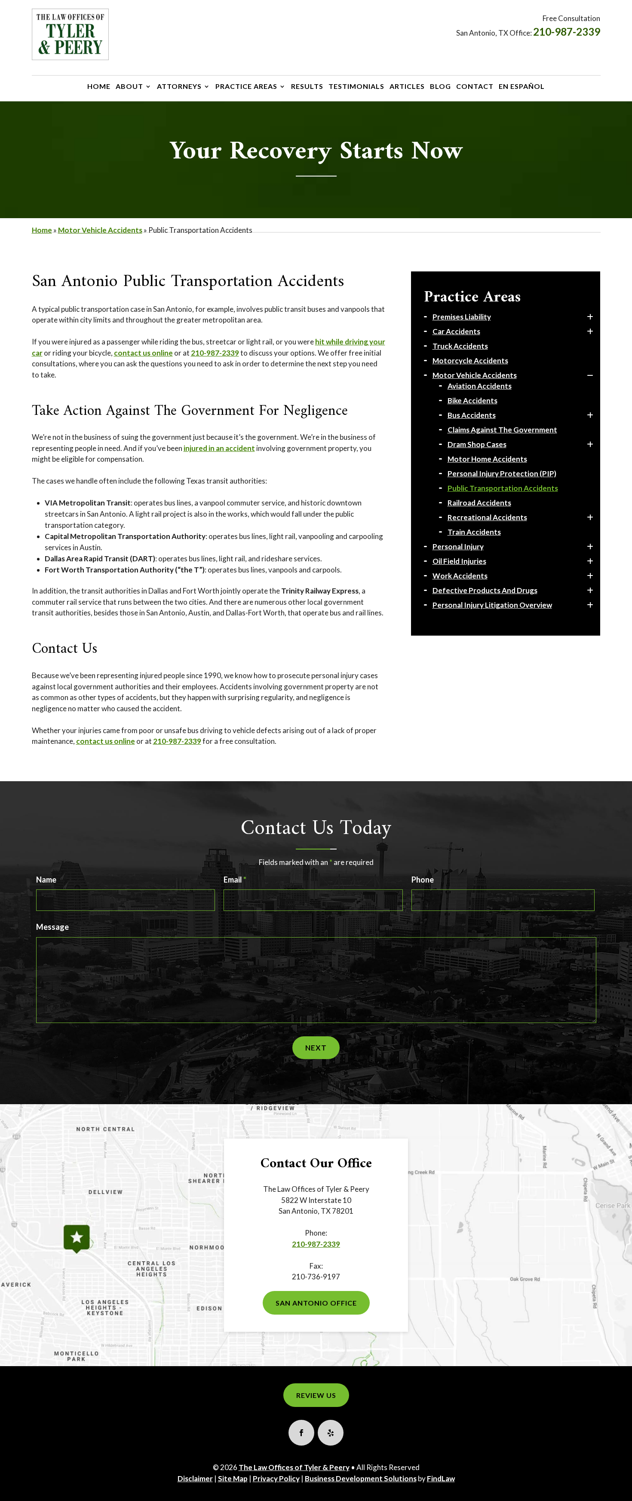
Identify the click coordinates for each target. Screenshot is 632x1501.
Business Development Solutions (361, 1478)
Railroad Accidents (479, 502)
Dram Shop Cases (477, 444)
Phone (422, 879)
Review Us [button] (316, 1395)
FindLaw (441, 1478)
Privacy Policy (276, 1478)
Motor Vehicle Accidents (475, 375)
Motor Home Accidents (487, 458)
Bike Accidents (472, 400)
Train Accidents (474, 531)
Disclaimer (195, 1478)
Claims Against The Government (502, 429)
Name (46, 879)
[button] (621, 1490)
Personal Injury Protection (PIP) (502, 473)
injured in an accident (219, 448)
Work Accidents (460, 575)
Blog (440, 86)
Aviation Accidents (480, 385)
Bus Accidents (472, 415)
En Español (522, 86)
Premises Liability (462, 316)
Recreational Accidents (487, 517)
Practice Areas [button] (246, 86)
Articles (407, 86)
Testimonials (356, 86)
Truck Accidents (460, 345)
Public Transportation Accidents (503, 488)
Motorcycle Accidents (470, 360)
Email (235, 879)
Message (52, 927)
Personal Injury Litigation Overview (492, 604)
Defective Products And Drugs (485, 590)
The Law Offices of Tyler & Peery (294, 1467)
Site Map (233, 1478)
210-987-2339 (566, 31)
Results (307, 86)
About (129, 86)
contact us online (143, 352)
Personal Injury (458, 546)
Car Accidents (456, 331)
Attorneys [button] (179, 86)
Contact (475, 86)
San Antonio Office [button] (316, 1303)
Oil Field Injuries (459, 561)
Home (98, 86)
